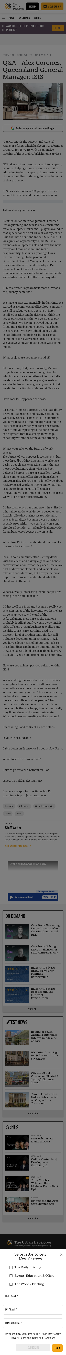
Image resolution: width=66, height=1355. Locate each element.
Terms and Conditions (43, 1337)
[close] (61, 1254)
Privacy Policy (18, 1337)
